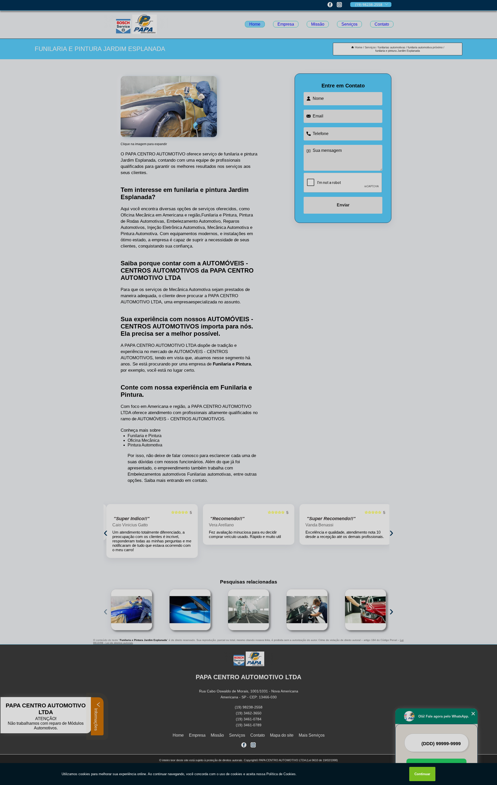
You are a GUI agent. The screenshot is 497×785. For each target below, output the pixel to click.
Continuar (422, 774)
